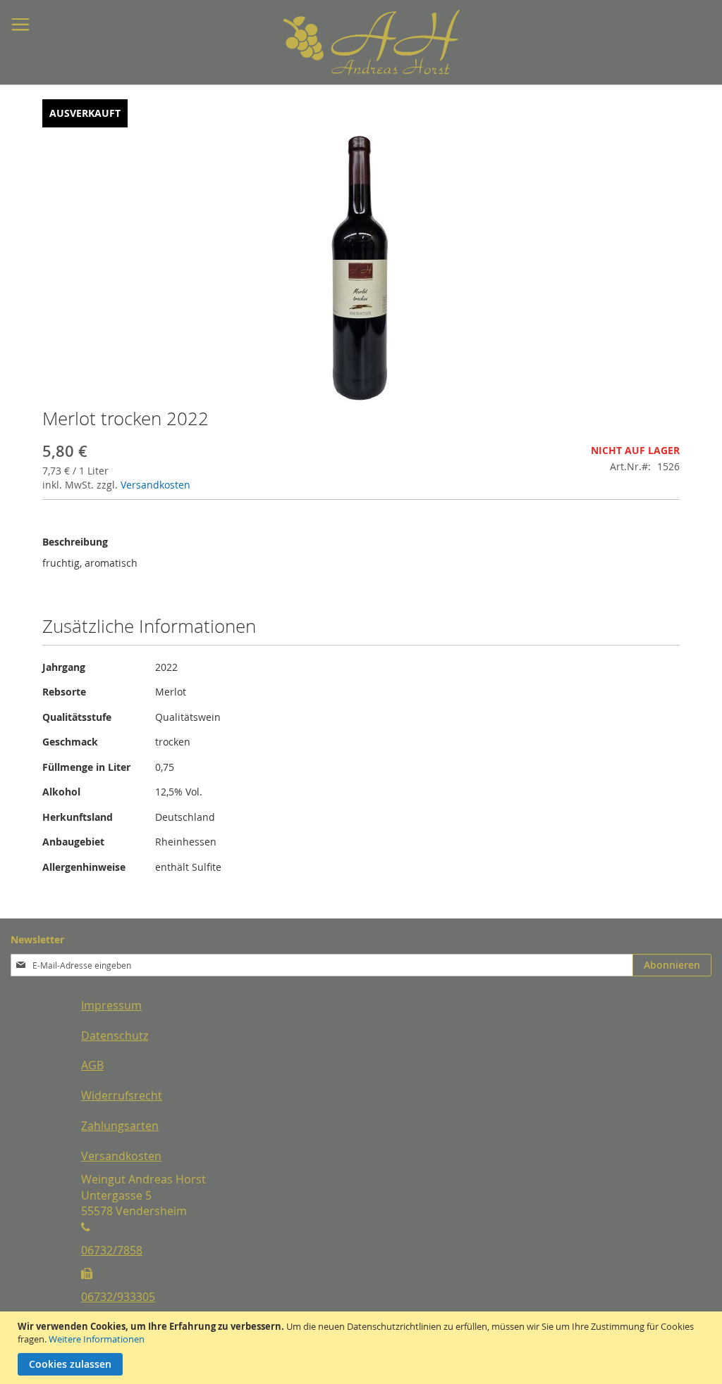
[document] (363, 1348)
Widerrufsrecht (121, 1095)
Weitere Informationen (97, 1339)
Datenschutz (114, 1035)
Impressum (111, 1005)
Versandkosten (155, 484)
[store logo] (336, 42)
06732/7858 (111, 1250)
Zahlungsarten (120, 1125)
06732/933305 (118, 1296)
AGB (92, 1065)
